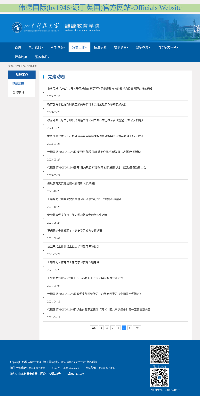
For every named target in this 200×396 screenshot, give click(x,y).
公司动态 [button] (56, 47)
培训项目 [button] (120, 47)
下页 (137, 327)
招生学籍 (100, 47)
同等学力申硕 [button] (167, 47)
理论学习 (18, 92)
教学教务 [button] (142, 47)
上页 (94, 327)
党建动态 (32, 66)
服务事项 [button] (41, 57)
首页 (18, 47)
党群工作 (20, 66)
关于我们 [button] (35, 47)
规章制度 (21, 57)
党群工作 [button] (78, 47)
